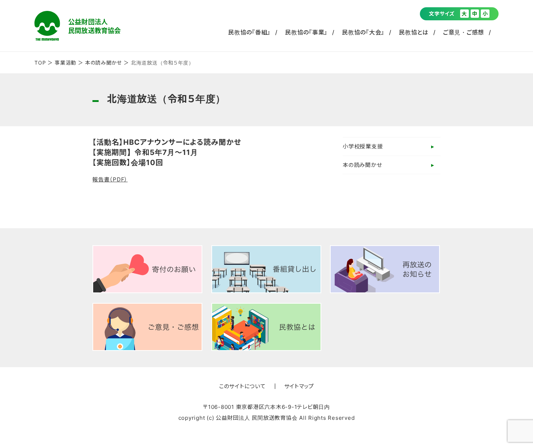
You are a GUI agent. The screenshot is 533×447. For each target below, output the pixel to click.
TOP (40, 63)
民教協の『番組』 (249, 32)
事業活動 (65, 63)
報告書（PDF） (110, 179)
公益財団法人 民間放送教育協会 (77, 26)
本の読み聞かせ (103, 63)
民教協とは (414, 32)
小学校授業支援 (363, 146)
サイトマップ (299, 386)
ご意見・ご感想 (463, 32)
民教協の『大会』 (363, 32)
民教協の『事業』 (306, 32)
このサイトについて (242, 386)
